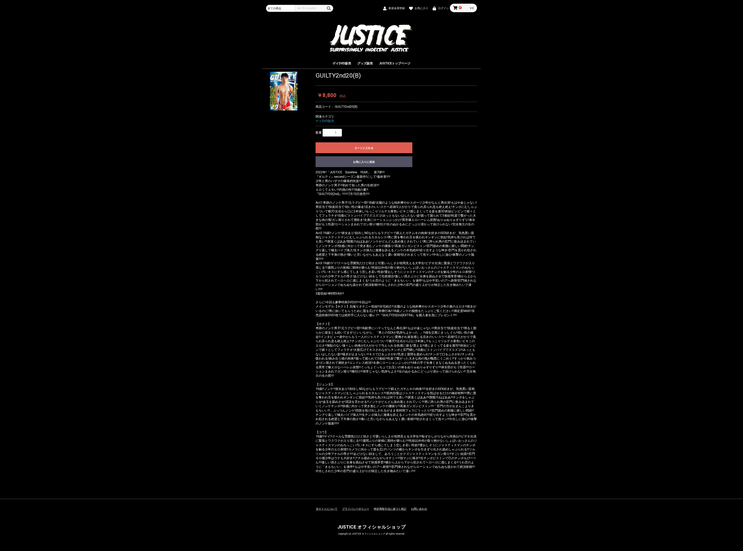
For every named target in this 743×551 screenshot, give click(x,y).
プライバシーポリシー (355, 508)
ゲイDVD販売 (342, 63)
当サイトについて (326, 508)
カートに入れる (363, 147)
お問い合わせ (419, 508)
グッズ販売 (365, 63)
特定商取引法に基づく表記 (390, 508)
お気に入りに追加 (364, 161)
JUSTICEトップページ (394, 63)
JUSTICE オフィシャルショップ (371, 527)
